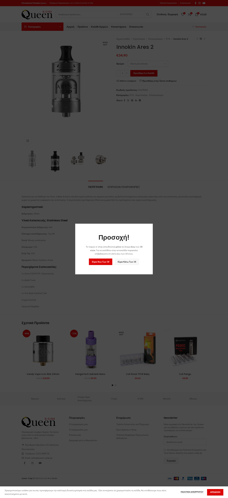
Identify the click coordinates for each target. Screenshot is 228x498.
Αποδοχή (215, 492)
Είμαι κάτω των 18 (127, 262)
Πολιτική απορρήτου (192, 492)
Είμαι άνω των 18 (100, 262)
